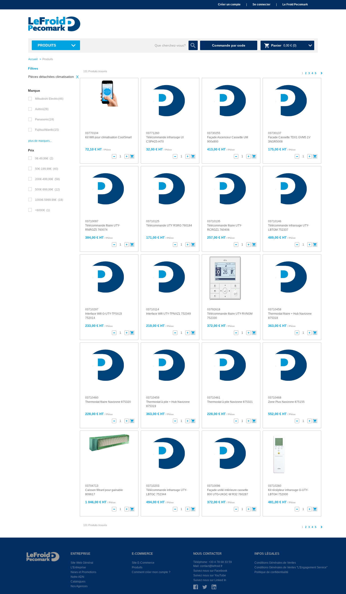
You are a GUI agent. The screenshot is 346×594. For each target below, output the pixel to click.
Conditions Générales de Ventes (275, 562)
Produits (47, 45)
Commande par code (228, 45)
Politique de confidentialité (271, 572)
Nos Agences (79, 586)
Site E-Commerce (143, 562)
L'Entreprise (78, 567)
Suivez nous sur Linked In (209, 580)
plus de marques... (40, 141)
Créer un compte (229, 4)
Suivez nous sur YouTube (209, 575)
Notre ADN (77, 576)
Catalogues (78, 581)
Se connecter (261, 4)
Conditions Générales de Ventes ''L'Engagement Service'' (290, 567)
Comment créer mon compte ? (151, 572)
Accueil (33, 59)
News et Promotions (83, 572)
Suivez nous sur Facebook (210, 570)
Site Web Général (82, 562)
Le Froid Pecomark (295, 4)
